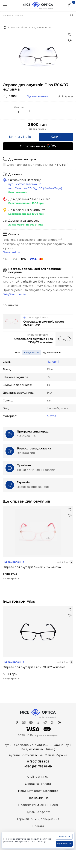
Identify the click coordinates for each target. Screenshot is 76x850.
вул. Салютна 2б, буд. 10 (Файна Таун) (35, 188)
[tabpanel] (38, 56)
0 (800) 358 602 (38, 761)
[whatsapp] (59, 721)
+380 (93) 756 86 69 (38, 766)
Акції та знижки (38, 776)
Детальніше (11, 252)
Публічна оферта (38, 812)
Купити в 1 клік (20, 136)
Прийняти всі (64, 843)
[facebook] (17, 721)
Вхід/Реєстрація (14, 294)
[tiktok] (38, 721)
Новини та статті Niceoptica (38, 790)
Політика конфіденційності (38, 805)
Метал (51, 416)
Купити (56, 136)
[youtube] (31, 721)
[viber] (52, 721)
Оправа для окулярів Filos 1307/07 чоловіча (34, 667)
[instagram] (24, 721)
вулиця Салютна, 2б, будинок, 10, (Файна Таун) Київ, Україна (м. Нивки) (38, 747)
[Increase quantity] (29, 111)
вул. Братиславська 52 (24, 184)
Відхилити (64, 836)
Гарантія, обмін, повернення (38, 819)
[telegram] (45, 721)
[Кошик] (70, 5)
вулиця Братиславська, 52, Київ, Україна (38, 755)
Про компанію (38, 798)
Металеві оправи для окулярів (31, 27)
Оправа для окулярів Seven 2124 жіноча (32, 567)
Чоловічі (53, 361)
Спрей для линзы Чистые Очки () (37, 164)
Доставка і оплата (38, 783)
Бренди (38, 826)
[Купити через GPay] (38, 146)
